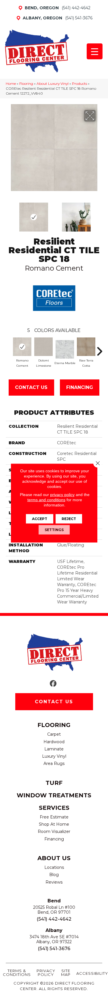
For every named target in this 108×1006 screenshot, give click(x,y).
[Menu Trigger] (95, 51)
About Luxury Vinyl (53, 83)
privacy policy (62, 494)
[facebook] (53, 683)
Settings (54, 530)
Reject (69, 519)
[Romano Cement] (22, 346)
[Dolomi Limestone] (43, 346)
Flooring (26, 83)
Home (11, 83)
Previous (9, 214)
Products (79, 83)
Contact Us (31, 387)
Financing (79, 387)
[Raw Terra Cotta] (86, 346)
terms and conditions (46, 500)
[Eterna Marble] (64, 349)
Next (99, 214)
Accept (39, 519)
